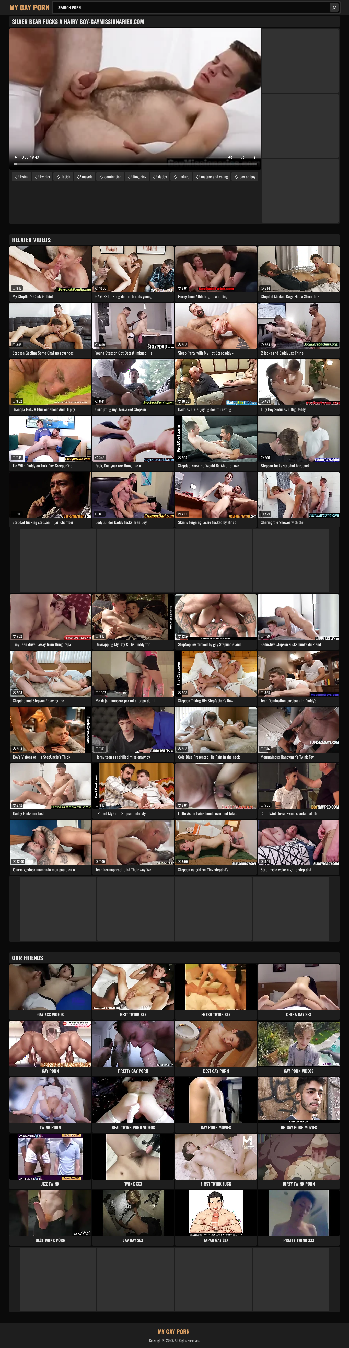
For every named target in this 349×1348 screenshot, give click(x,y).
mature (184, 176)
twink (24, 176)
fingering (139, 176)
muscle (87, 176)
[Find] (334, 7)
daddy (162, 176)
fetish (66, 176)
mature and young (214, 176)
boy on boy (247, 176)
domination (112, 176)
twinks (45, 176)
